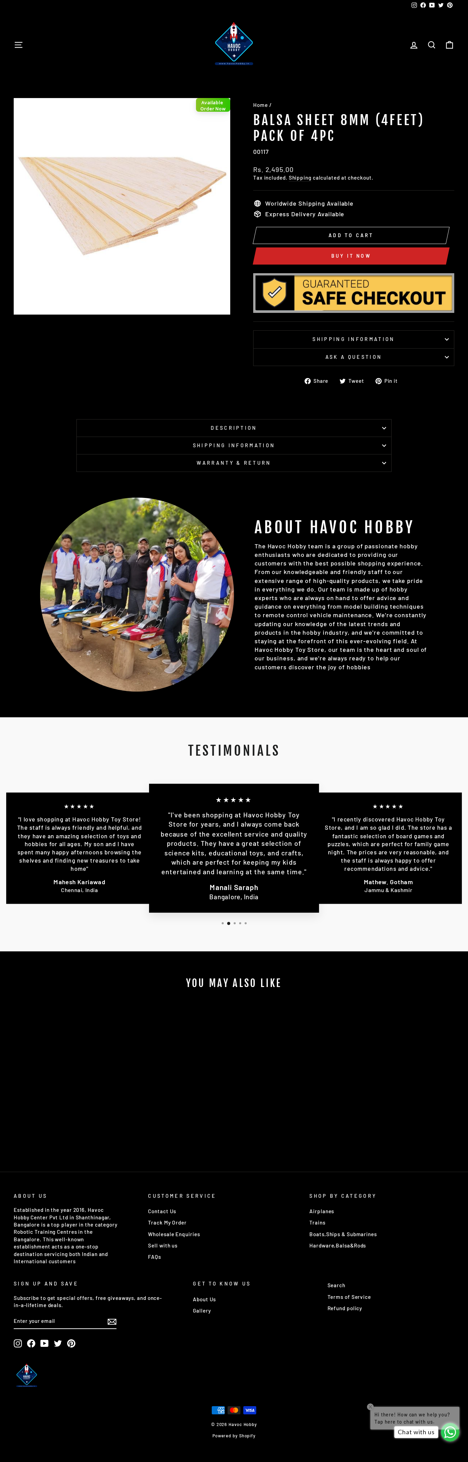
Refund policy (345, 1308)
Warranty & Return (234, 463)
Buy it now (351, 256)
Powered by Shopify (234, 1435)
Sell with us (162, 1245)
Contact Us (162, 1211)
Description (234, 428)
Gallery (202, 1310)
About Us (204, 1299)
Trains (317, 1222)
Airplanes (321, 1211)
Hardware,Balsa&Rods (337, 1245)
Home (260, 105)
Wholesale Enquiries (174, 1234)
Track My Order (167, 1222)
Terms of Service (349, 1297)
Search (336, 1285)
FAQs (154, 1257)
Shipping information (353, 339)
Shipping (300, 177)
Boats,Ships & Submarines (343, 1234)
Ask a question (353, 357)
